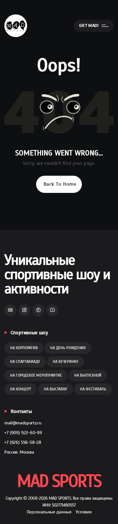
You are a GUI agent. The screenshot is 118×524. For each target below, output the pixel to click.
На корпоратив (24, 347)
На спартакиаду (25, 361)
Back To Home (60, 184)
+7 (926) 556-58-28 (22, 442)
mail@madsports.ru (23, 423)
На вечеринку (65, 361)
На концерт (20, 389)
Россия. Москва (19, 452)
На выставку (55, 389)
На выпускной (87, 375)
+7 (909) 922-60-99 (23, 433)
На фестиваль (93, 389)
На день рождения (68, 347)
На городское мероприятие (36, 375)
